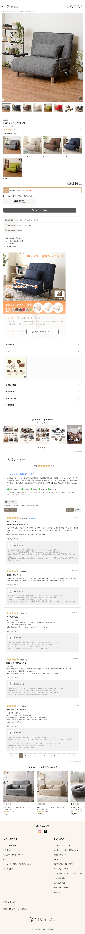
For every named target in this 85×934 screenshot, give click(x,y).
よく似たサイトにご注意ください (65, 850)
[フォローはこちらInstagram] (39, 831)
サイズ (8, 351)
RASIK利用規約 (59, 878)
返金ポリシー (58, 892)
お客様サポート (20, 505)
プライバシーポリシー (61, 869)
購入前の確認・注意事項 (14, 238)
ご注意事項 (10, 405)
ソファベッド (15, 11)
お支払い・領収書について (13, 854)
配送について (10, 244)
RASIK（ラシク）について (63, 845)
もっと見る (42, 447)
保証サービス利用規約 (61, 887)
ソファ (8, 11)
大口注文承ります (60, 854)
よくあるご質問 (11, 246)
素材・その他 (11, 398)
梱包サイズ (10, 391)
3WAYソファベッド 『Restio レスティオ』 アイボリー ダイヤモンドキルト (52, 808)
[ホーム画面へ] (4, 11)
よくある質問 (8, 869)
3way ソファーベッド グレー (27, 11)
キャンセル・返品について (14, 241)
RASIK (5, 120)
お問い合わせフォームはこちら (15, 909)
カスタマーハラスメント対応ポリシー (67, 873)
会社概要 (56, 859)
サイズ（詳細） (11, 385)
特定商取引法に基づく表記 (63, 864)
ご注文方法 (7, 850)
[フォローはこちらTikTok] (45, 831)
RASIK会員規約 (59, 883)
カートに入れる (42, 210)
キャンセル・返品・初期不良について (17, 864)
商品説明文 (10, 344)
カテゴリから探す (10, 845)
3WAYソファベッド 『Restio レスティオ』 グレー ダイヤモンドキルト (18, 808)
